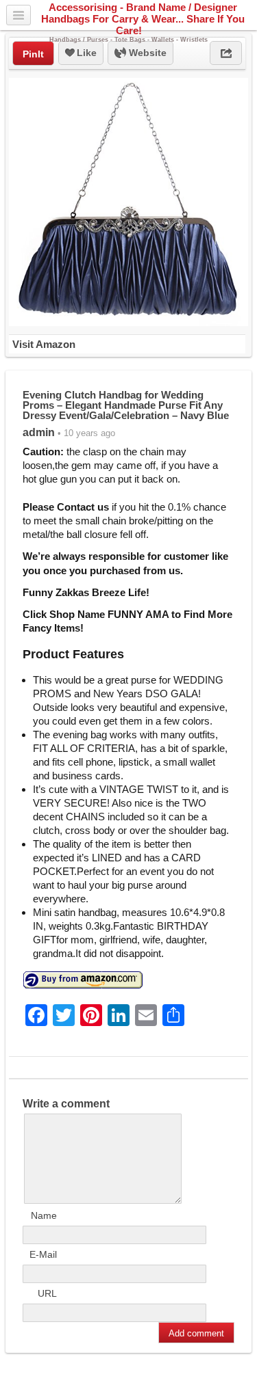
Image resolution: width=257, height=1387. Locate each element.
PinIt (33, 54)
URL (47, 1293)
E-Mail (43, 1254)
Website (146, 52)
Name (44, 1215)
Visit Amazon (43, 344)
